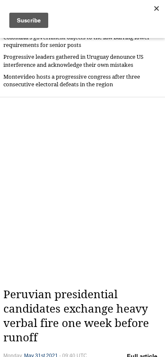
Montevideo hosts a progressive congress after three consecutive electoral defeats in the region (71, 80)
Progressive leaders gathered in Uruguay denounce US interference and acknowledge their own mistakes (73, 60)
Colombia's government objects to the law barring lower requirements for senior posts (76, 41)
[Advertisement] (82, 192)
